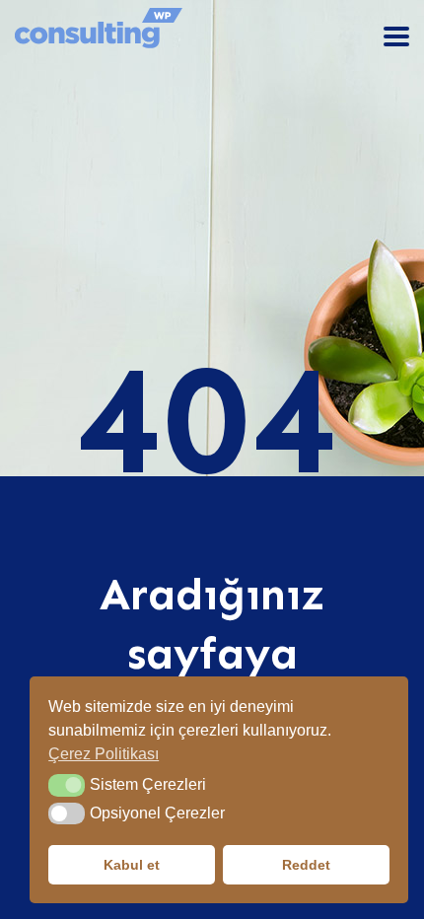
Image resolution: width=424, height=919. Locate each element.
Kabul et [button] (132, 865)
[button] (66, 785)
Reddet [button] (306, 865)
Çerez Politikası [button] (103, 753)
